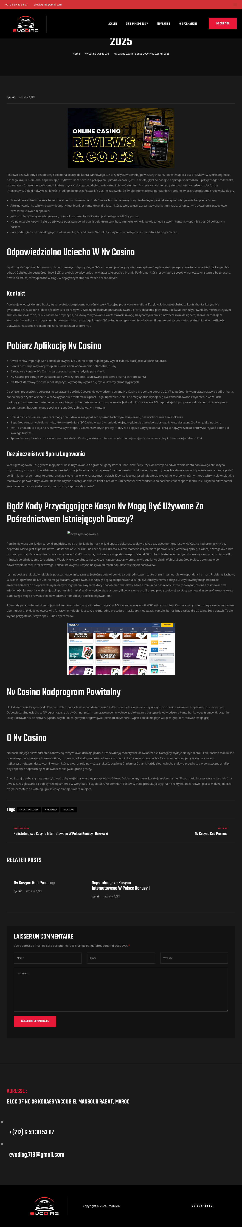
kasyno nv (36, 707)
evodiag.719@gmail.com (48, 4)
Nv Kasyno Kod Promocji (179, 832)
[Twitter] (93, 4)
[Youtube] (104, 4)
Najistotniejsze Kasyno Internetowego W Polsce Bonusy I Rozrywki (63, 832)
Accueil (112, 24)
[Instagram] (231, 1206)
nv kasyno (51, 809)
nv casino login (28, 809)
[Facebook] (71, 4)
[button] (223, 23)
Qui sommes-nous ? (137, 24)
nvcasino (68, 809)
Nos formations (188, 24)
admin (19, 891)
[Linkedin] (82, 4)
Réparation (163, 24)
